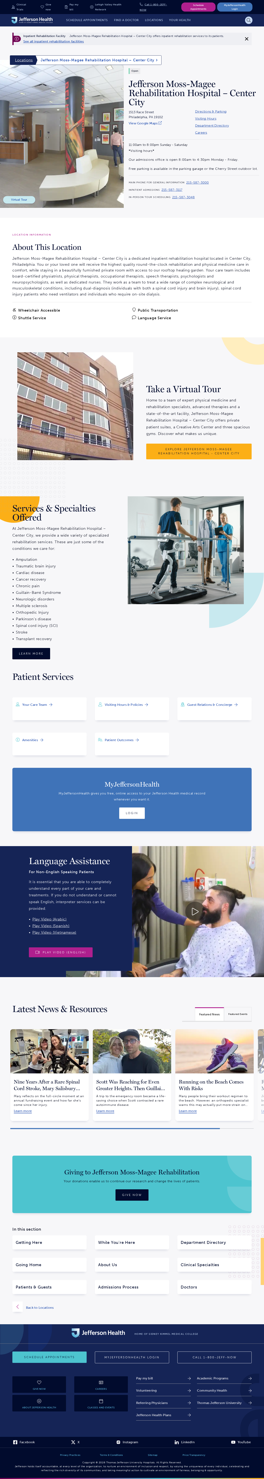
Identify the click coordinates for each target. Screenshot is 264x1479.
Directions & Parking (210, 111)
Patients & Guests (34, 1287)
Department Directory (212, 125)
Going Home (28, 1264)
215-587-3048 (183, 197)
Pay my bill (74, 7)
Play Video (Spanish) (51, 926)
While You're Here (116, 1242)
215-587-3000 (197, 183)
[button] (115, 1128)
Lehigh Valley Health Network (108, 7)
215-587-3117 (171, 190)
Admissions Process (118, 1287)
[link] (53, 41)
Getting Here (29, 1242)
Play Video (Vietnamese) (54, 932)
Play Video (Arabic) (49, 919)
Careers (201, 133)
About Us (107, 1264)
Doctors (189, 1287)
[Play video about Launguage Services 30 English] (165, 911)
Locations (24, 60)
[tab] (209, 1014)
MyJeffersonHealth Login (234, 7)
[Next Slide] (259, 1072)
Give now (48, 7)
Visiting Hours (205, 118)
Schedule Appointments (198, 7)
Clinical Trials (21, 7)
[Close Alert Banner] (246, 38)
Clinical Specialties (200, 1264)
